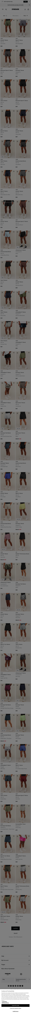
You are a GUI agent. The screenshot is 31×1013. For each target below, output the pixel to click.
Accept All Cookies (15, 1005)
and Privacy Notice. (5, 1002)
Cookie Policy (4, 1001)
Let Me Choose (15, 1011)
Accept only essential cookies (15, 1008)
